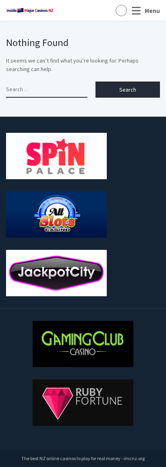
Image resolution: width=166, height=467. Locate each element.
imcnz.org (134, 458)
